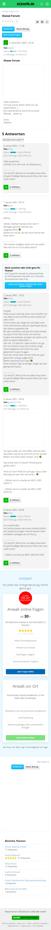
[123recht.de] (25, 4)
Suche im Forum (12, 872)
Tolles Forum (11, 864)
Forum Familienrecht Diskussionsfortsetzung (25, 881)
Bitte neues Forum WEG (16, 889)
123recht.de (13, 11)
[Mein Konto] (47, 4)
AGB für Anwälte (40, 924)
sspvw (11, 48)
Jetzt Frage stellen (25, 671)
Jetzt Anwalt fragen (12, 35)
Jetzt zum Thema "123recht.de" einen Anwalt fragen (25, 285)
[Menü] (4, 4)
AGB (29, 924)
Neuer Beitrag (22, 29)
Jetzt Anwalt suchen (25, 737)
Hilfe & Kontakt (8, 924)
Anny (10, 149)
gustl (10, 206)
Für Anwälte (38, 926)
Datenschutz (13, 926)
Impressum (26, 926)
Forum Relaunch (12, 855)
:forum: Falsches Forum (15, 847)
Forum (5, 11)
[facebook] (42, 22)
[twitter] (37, 22)
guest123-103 (14, 402)
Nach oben (42, 762)
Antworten (8, 29)
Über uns (21, 924)
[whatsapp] (47, 22)
